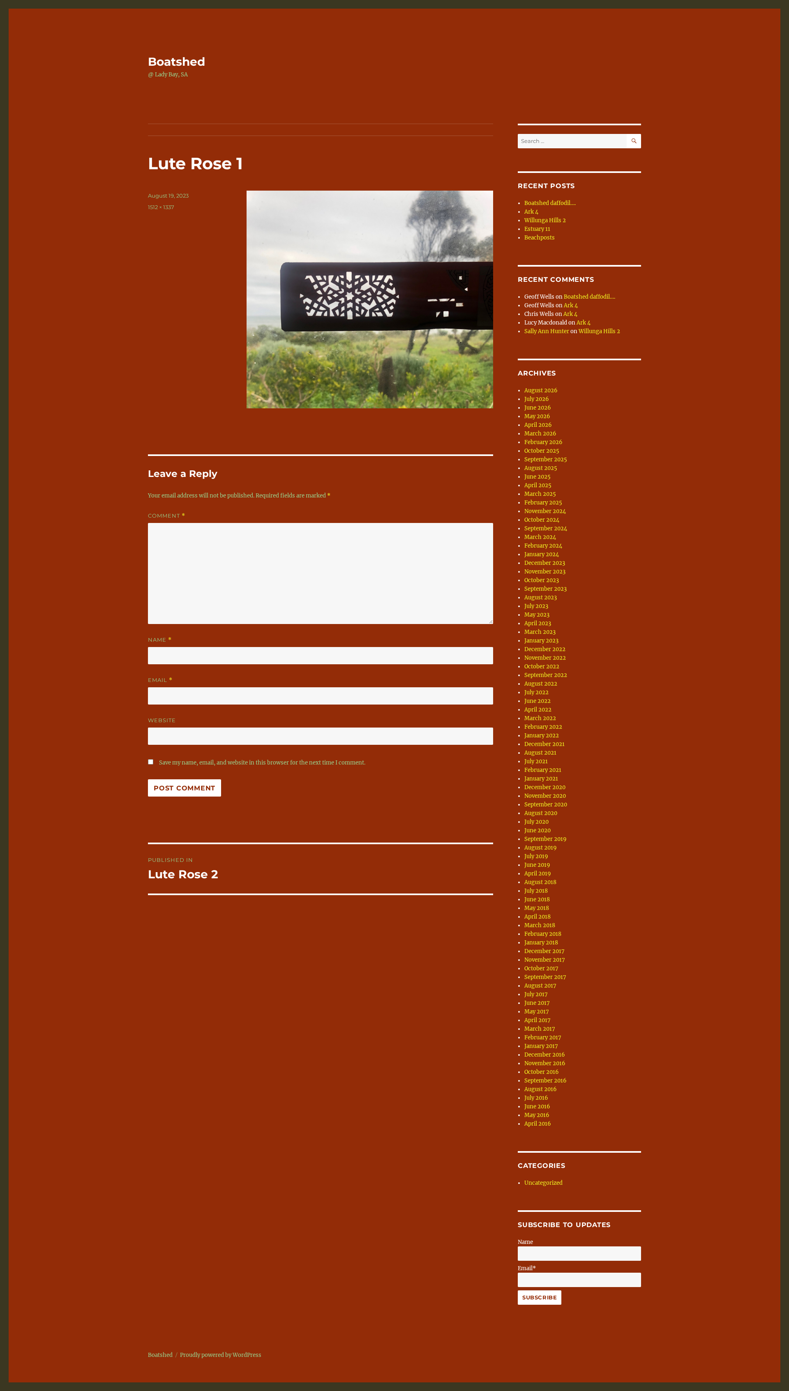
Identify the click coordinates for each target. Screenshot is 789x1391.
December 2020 (544, 787)
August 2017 (540, 985)
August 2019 (540, 847)
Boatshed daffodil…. (550, 203)
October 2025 (541, 450)
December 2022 (544, 649)
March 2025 (540, 494)
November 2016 (544, 1063)
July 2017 (536, 994)
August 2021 (540, 752)
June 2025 (537, 476)
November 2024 (545, 511)
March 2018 (539, 925)
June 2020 (537, 830)
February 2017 (542, 1037)
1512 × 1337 (161, 207)
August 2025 (540, 468)
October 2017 (541, 968)
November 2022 (545, 657)
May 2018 (536, 908)
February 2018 (542, 933)
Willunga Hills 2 (545, 220)
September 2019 (545, 839)
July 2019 (536, 856)
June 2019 (537, 864)
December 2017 (544, 951)
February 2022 (543, 726)
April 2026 (538, 424)
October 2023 (541, 580)
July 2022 (536, 692)
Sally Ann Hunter (546, 331)
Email (160, 680)
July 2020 (536, 821)
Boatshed (176, 62)
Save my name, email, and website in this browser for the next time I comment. (262, 762)
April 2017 (537, 1020)
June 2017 (537, 1002)
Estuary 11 (537, 229)
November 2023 (544, 571)
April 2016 (537, 1123)
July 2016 (536, 1097)
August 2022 (540, 683)
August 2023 (540, 597)
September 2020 (545, 804)
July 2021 (536, 761)
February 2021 (542, 770)
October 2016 (541, 1072)
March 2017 (539, 1028)
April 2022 (537, 709)
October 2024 (541, 519)
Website (162, 720)
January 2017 (541, 1046)
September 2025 (545, 459)
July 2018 (536, 890)
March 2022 (540, 718)
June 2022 (537, 701)
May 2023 (536, 614)
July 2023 (536, 606)
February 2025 (543, 502)
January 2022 (541, 735)
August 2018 (540, 882)
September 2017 (545, 977)
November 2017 (544, 959)
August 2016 (540, 1089)
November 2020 (545, 795)
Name (160, 639)
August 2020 (540, 813)
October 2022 (541, 666)
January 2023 (541, 640)
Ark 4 (531, 211)
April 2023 (537, 623)
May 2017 (536, 1011)
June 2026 (537, 407)
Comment (166, 515)
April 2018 (537, 916)
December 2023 (544, 563)
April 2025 (537, 485)
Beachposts (539, 237)
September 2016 (545, 1080)
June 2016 (537, 1106)
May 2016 (536, 1115)
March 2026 (540, 433)
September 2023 (545, 588)
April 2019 (537, 873)
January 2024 (541, 554)
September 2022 (545, 675)
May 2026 (537, 416)
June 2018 (537, 899)
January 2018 (541, 942)
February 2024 (543, 545)
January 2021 (541, 778)
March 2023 (540, 632)
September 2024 (545, 528)
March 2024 (540, 537)
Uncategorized (543, 1182)
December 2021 (544, 744)
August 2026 (541, 390)
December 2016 (544, 1054)
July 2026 (536, 399)
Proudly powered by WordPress (220, 1355)
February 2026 (543, 442)
